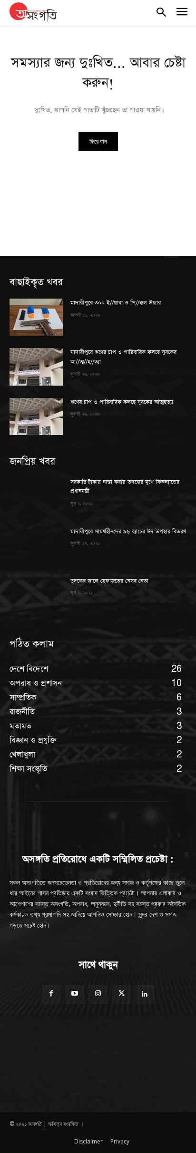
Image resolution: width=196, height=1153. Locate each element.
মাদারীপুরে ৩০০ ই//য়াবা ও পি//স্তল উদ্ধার (115, 303)
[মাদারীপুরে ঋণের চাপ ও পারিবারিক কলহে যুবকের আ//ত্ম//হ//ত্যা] (36, 366)
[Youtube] (74, 994)
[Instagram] (97, 994)
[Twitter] (121, 994)
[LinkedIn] (145, 994)
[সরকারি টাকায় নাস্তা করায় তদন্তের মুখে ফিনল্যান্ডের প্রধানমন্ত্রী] (36, 496)
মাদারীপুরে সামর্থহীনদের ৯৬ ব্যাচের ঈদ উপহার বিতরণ (128, 531)
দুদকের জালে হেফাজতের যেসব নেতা (109, 581)
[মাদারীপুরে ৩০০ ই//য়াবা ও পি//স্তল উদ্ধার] (36, 317)
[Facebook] (51, 994)
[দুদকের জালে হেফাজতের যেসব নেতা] (36, 595)
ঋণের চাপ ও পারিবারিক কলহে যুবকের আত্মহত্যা (121, 402)
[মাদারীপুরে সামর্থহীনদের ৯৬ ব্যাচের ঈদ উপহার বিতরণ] (36, 545)
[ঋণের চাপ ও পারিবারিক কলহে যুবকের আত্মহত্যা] (36, 416)
